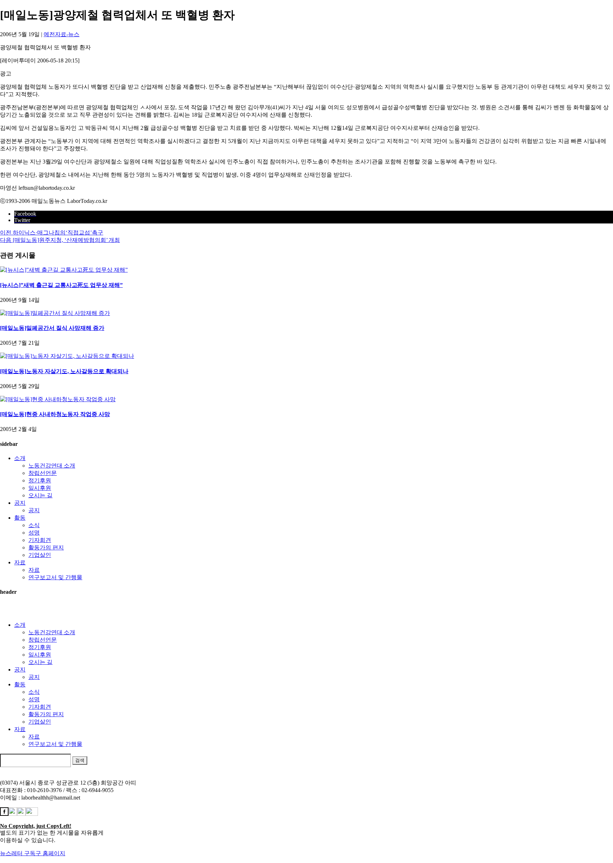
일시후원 (39, 488)
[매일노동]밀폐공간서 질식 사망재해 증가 (52, 328)
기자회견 (39, 540)
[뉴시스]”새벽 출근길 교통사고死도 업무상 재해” (61, 285)
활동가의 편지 (46, 547)
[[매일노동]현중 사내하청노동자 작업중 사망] (58, 399)
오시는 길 (40, 495)
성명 (34, 533)
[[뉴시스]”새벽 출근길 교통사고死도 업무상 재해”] (64, 270)
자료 (20, 562)
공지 (20, 503)
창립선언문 (42, 473)
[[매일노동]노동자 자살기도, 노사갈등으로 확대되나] (67, 356)
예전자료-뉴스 (61, 34)
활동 (20, 518)
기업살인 (39, 555)
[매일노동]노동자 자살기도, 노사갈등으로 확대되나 (64, 371)
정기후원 (39, 480)
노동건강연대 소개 (51, 466)
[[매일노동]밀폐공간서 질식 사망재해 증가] (55, 313)
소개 (20, 458)
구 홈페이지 (50, 853)
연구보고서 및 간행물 (55, 577)
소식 (34, 525)
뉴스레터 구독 (17, 853)
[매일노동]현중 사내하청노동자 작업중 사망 (55, 414)
